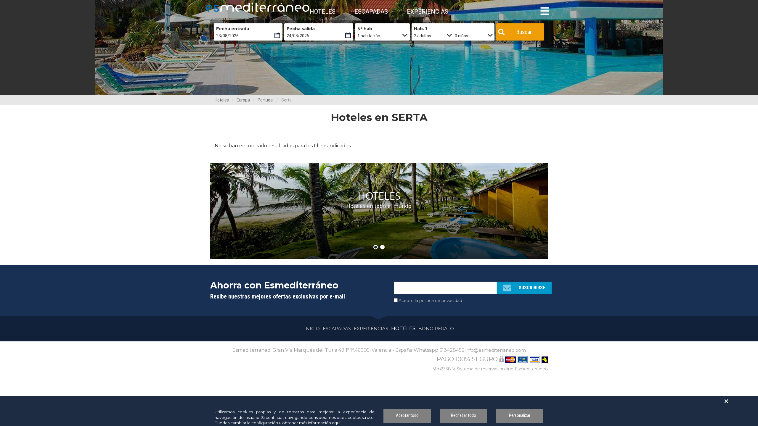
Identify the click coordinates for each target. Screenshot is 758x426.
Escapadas (337, 328)
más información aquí (319, 422)
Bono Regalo (436, 328)
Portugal (266, 100)
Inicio (312, 328)
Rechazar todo (463, 415)
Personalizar (519, 415)
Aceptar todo (407, 415)
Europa (243, 100)
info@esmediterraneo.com (495, 350)
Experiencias (371, 328)
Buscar (524, 32)
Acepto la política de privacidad (430, 300)
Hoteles (222, 100)
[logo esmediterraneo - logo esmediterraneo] (232, 7)
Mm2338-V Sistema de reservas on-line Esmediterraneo (490, 369)
